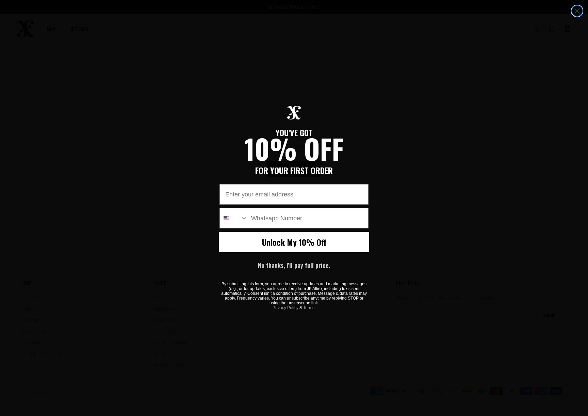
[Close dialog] (577, 10)
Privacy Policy (285, 307)
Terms (308, 307)
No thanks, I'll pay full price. (294, 265)
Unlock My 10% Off (294, 242)
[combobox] (234, 218)
